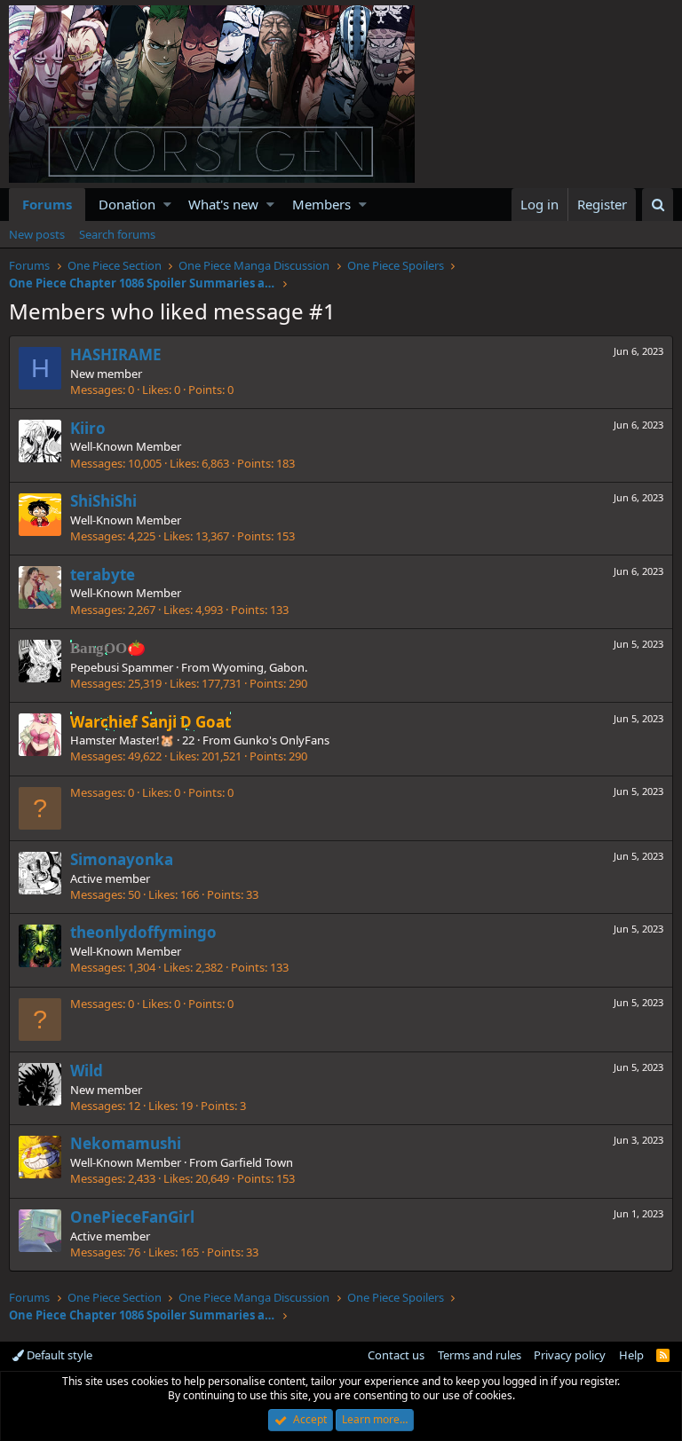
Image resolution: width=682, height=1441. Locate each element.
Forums (47, 204)
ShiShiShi (103, 501)
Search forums (117, 234)
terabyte (102, 574)
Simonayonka (121, 859)
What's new (223, 204)
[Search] (657, 204)
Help (631, 1355)
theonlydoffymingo (143, 932)
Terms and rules (479, 1355)
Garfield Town (256, 1162)
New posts (37, 234)
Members (321, 204)
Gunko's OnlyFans (281, 740)
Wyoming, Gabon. (259, 667)
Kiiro (88, 428)
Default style (58, 1355)
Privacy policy (570, 1355)
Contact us (396, 1355)
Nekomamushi (125, 1143)
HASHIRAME (116, 354)
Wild (86, 1070)
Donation (127, 204)
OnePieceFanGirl (132, 1217)
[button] (167, 204)
